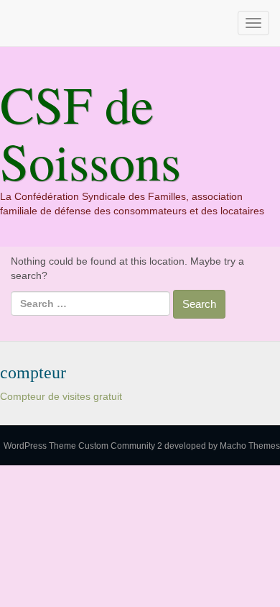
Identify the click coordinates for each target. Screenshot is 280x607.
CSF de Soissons (90, 132)
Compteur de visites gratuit (61, 396)
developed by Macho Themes (222, 446)
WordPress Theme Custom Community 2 (83, 446)
